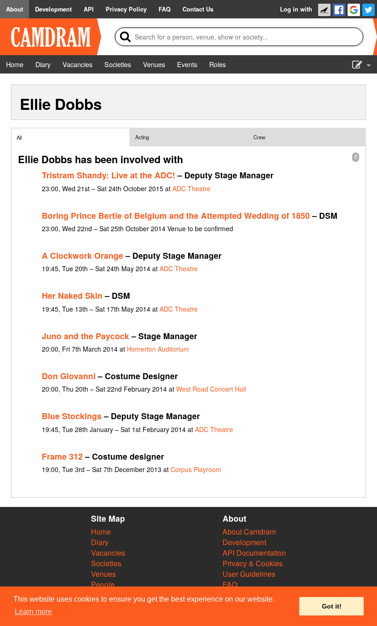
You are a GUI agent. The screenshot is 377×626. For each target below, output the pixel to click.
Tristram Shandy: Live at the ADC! (108, 175)
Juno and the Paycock (85, 335)
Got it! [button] (332, 606)
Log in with (296, 9)
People (102, 584)
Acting (142, 137)
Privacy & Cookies (253, 563)
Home (101, 531)
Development (244, 542)
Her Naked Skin (72, 295)
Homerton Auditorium (158, 348)
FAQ (230, 584)
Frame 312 (62, 456)
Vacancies (108, 552)
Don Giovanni (69, 375)
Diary (100, 542)
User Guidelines (249, 574)
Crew (259, 137)
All (19, 137)
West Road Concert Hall (211, 388)
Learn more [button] (33, 611)
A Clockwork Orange (82, 255)
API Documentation (254, 552)
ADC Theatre (191, 188)
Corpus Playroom (196, 469)
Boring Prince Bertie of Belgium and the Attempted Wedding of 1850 (176, 215)
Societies (106, 563)
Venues (103, 574)
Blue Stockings (72, 415)
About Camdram (249, 531)
